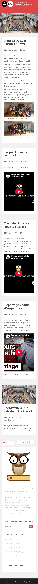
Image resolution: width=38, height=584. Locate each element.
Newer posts (8, 443)
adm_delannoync (9, 420)
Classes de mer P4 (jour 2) (14, 552)
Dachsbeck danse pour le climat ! (16, 225)
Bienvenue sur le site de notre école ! (18, 409)
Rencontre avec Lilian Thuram (15, 42)
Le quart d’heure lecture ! (15, 153)
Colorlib (17, 582)
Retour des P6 (10, 539)
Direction (24, 50)
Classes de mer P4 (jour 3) (14, 543)
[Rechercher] (31, 526)
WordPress (32, 582)
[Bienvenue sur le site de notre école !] (19, 394)
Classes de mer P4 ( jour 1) (14, 556)
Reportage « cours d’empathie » (17, 306)
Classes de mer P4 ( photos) (14, 547)
